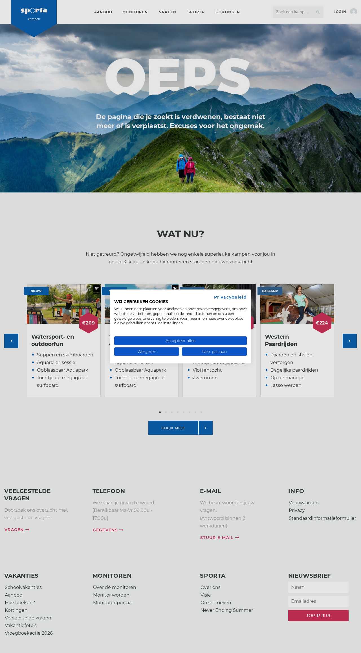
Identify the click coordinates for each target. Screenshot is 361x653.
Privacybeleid (230, 297)
